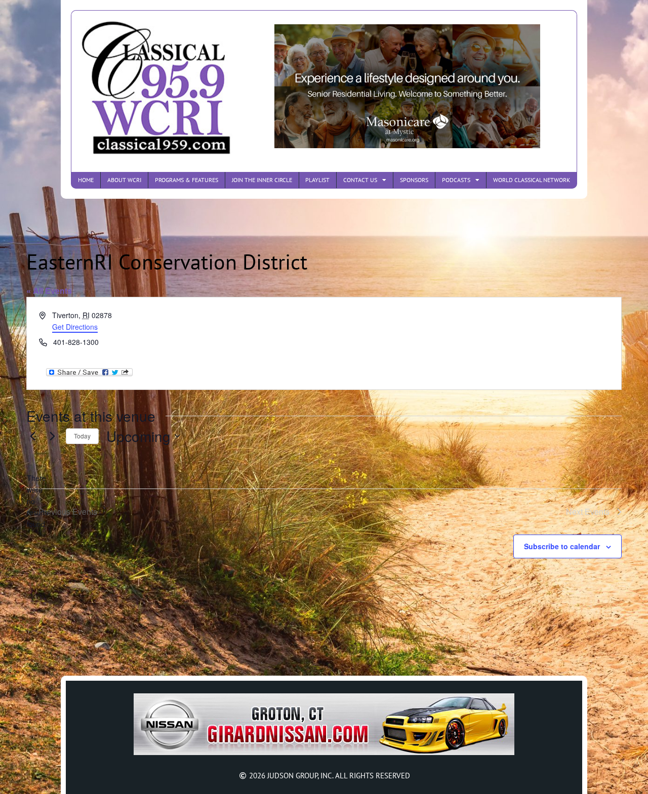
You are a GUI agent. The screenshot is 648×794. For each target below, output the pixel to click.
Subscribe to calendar (562, 546)
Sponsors (414, 180)
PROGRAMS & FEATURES (186, 180)
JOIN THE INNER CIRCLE (262, 180)
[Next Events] (52, 436)
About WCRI (124, 180)
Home (86, 180)
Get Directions (75, 327)
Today (82, 435)
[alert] (34, 501)
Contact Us (360, 180)
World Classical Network (531, 180)
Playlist (317, 180)
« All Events (49, 290)
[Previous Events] (32, 436)
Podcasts (456, 180)
